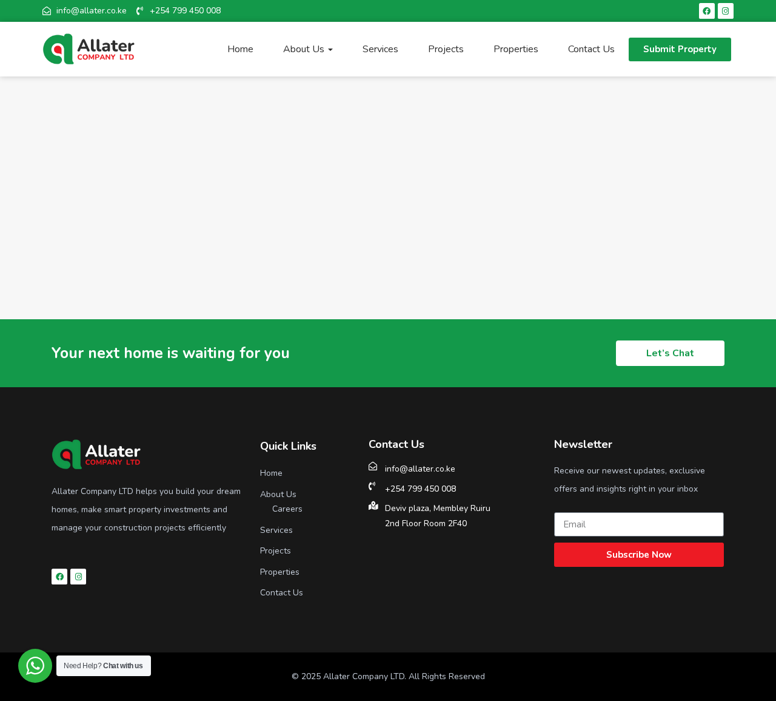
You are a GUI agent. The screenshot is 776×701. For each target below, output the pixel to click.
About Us (305, 49)
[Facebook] (707, 11)
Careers (287, 509)
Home (240, 49)
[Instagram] (726, 11)
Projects (446, 49)
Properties (515, 49)
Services (380, 49)
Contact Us (591, 49)
